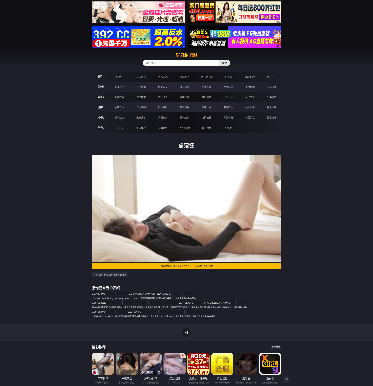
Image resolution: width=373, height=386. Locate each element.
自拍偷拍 (141, 87)
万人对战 (163, 76)
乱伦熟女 (250, 97)
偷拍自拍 (141, 97)
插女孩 (119, 127)
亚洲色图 (141, 107)
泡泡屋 (228, 127)
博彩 (101, 77)
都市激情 (119, 117)
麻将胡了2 (206, 76)
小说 (101, 117)
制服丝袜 (206, 97)
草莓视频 (163, 127)
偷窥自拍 (119, 107)
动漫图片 (184, 107)
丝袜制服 (228, 87)
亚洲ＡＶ (119, 87)
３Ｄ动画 (184, 87)
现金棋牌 (250, 76)
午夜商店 (141, 127)
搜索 (224, 62)
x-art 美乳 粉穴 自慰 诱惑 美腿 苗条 (110, 274)
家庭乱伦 (141, 117)
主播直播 (250, 87)
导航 (101, 128)
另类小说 (228, 117)
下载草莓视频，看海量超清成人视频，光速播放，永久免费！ (186, 266)
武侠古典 (184, 117)
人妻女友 (163, 117)
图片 (101, 107)
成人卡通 (163, 97)
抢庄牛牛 (271, 76)
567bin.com (186, 55)
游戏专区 (184, 76)
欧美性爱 (184, 97)
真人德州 (141, 76)
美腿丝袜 (206, 107)
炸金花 (228, 76)
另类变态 (271, 97)
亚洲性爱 (119, 97)
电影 (101, 97)
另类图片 (271, 107)
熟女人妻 (206, 87)
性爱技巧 (271, 117)
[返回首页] (286, 379)
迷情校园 (206, 117)
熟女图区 (250, 107)
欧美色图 (163, 107)
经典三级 (228, 97)
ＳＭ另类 (271, 87)
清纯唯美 (228, 107)
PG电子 (119, 76)
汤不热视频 (184, 127)
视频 (101, 87)
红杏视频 (206, 127)
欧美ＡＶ (163, 87)
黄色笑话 (250, 117)
